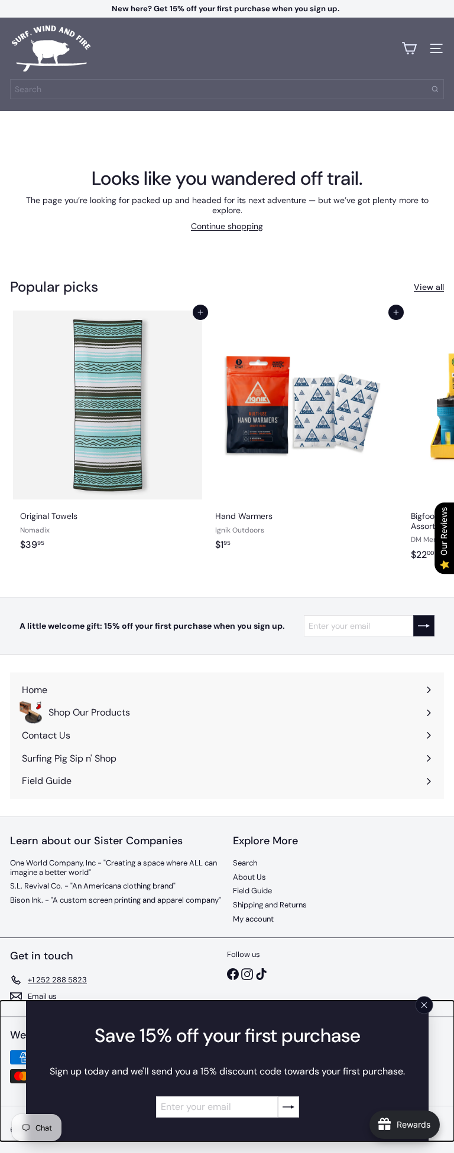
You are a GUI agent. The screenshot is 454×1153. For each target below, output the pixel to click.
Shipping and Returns (270, 905)
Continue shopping (227, 226)
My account (253, 919)
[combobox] (227, 89)
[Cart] (409, 48)
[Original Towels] (107, 439)
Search (245, 863)
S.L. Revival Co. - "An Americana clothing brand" (93, 886)
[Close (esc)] (424, 1005)
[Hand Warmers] (302, 439)
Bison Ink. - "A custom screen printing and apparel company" (115, 900)
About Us (249, 877)
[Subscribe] (288, 1107)
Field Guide (252, 891)
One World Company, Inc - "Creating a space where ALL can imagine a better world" (113, 867)
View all (429, 287)
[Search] (435, 89)
